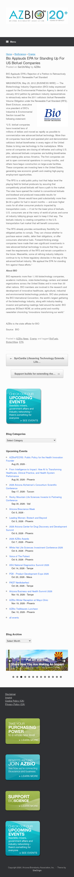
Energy (31, 54)
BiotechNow (12, 342)
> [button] (63, 661)
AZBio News (22, 338)
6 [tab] (33, 677)
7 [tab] (37, 677)
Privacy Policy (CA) (15, 704)
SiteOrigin (37, 870)
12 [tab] (57, 677)
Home (9, 54)
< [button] (10, 661)
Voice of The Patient (19, 556)
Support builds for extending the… (37, 373)
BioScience (20, 54)
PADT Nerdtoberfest (19, 582)
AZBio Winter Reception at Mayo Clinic (28, 600)
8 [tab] (41, 677)
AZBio (37, 67)
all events (14, 617)
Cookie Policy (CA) (14, 700)
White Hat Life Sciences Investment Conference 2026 (36, 547)
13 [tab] (61, 677)
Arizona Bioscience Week (22, 509)
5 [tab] (29, 677)
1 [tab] (13, 677)
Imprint (8, 697)
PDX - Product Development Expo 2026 (29, 573)
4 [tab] (25, 677)
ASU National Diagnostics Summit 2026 (29, 565)
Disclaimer (10, 694)
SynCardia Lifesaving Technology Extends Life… (37, 359)
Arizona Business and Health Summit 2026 (30, 591)
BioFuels (53, 338)
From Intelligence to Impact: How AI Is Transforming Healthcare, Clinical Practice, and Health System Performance (33, 473)
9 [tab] (45, 677)
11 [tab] (53, 677)
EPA (21, 342)
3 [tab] (21, 677)
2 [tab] (17, 677)
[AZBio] (37, 16)
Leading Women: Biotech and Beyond (28, 517)
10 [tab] (49, 677)
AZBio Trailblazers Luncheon (23, 608)
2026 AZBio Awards (19, 538)
